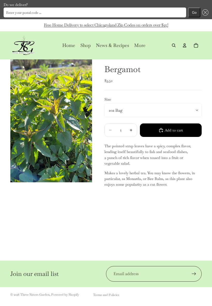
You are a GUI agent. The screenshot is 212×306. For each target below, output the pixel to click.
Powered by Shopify (65, 295)
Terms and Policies (106, 295)
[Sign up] (193, 273)
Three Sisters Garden (35, 295)
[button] (204, 12)
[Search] (173, 45)
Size (107, 99)
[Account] (184, 45)
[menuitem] (140, 45)
